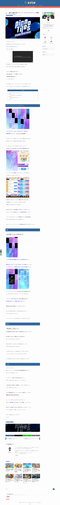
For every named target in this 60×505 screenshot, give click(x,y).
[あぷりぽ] (30, 2)
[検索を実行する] (53, 489)
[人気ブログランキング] (7, 499)
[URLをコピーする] (35, 435)
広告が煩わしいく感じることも (15, 97)
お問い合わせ (39, 502)
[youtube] (17, 455)
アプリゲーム (7, 15)
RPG (29, 502)
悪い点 (11, 96)
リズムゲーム (11, 15)
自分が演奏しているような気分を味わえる (16, 95)
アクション (27, 502)
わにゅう (9, 452)
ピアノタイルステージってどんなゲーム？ (16, 92)
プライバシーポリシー (34, 502)
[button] (10, 435)
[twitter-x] (15, 455)
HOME (20, 502)
